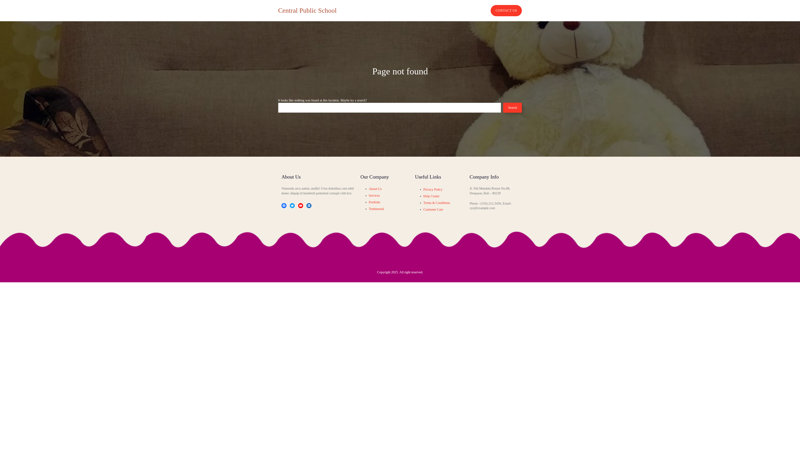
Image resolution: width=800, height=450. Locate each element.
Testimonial (376, 209)
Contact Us (506, 10)
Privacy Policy (432, 189)
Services (374, 195)
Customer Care (433, 209)
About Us (375, 189)
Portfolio (374, 202)
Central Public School (307, 10)
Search (512, 107)
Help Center (431, 196)
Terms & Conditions (436, 203)
